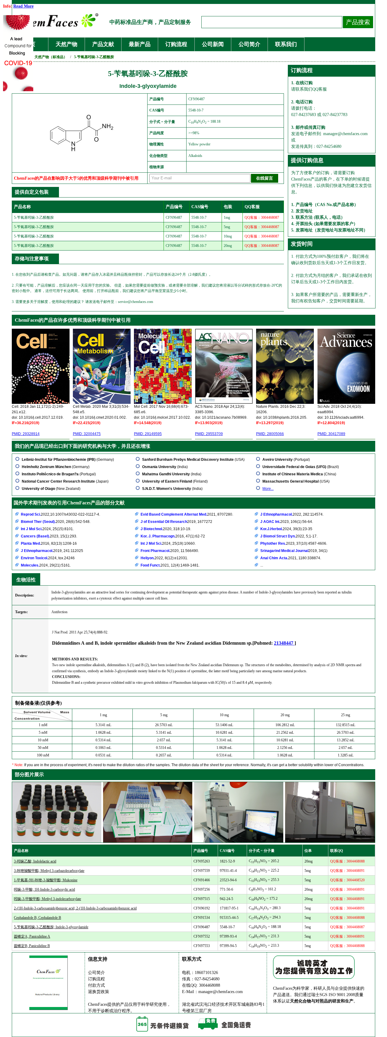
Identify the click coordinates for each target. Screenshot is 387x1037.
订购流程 (176, 44)
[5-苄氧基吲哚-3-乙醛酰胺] (81, 158)
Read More (23, 6)
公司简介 (249, 44)
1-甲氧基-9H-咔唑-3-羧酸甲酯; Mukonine (45, 880)
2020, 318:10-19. (166, 529)
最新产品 (140, 44)
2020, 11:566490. (170, 551)
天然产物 (66, 44)
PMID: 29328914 (26, 434)
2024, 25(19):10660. (168, 543)
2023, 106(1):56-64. (286, 522)
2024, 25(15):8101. (47, 529)
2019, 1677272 (176, 522)
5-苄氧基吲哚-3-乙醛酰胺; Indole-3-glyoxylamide (51, 927)
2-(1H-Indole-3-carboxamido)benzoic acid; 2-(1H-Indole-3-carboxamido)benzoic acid (75, 908)
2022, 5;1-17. (288, 536)
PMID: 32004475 (87, 434)
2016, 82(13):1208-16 (49, 543)
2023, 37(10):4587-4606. (293, 543)
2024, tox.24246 (48, 558)
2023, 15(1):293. (49, 536)
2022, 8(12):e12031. (164, 558)
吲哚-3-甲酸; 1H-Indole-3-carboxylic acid (44, 889)
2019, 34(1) (293, 551)
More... (268, 489)
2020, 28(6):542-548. (55, 522)
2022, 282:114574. (292, 514)
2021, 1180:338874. (290, 558)
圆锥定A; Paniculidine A (32, 936)
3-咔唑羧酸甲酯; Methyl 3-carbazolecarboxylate (49, 871)
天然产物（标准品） (50, 57)
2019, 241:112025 (52, 551)
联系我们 (286, 44)
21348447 (284, 643)
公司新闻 (213, 44)
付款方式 (96, 985)
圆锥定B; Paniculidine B (32, 946)
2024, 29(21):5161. (46, 565)
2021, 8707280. (187, 514)
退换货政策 (98, 991)
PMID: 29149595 (148, 434)
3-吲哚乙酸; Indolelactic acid (35, 861)
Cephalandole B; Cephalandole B (37, 918)
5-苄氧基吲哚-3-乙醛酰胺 (94, 57)
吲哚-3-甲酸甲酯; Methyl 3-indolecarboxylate (47, 899)
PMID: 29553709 (209, 434)
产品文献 (103, 44)
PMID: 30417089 (331, 434)
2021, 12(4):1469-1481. (170, 565)
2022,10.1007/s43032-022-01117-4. (60, 514)
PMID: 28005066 (270, 434)
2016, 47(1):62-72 (173, 536)
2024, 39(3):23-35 (286, 529)
